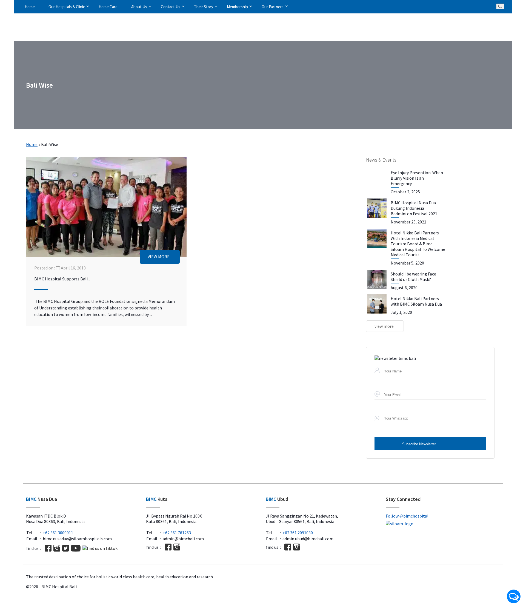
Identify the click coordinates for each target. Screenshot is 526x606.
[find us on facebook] (48, 548)
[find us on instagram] (56, 548)
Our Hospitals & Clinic (66, 6)
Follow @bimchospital (407, 516)
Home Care (108, 6)
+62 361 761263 (177, 532)
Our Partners (273, 6)
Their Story (203, 6)
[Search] (500, 6)
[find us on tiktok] (100, 548)
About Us (139, 6)
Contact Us (170, 6)
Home (30, 6)
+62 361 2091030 (297, 532)
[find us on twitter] (65, 548)
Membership (237, 6)
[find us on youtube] (76, 548)
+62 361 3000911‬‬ (58, 532)
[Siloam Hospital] (443, 523)
